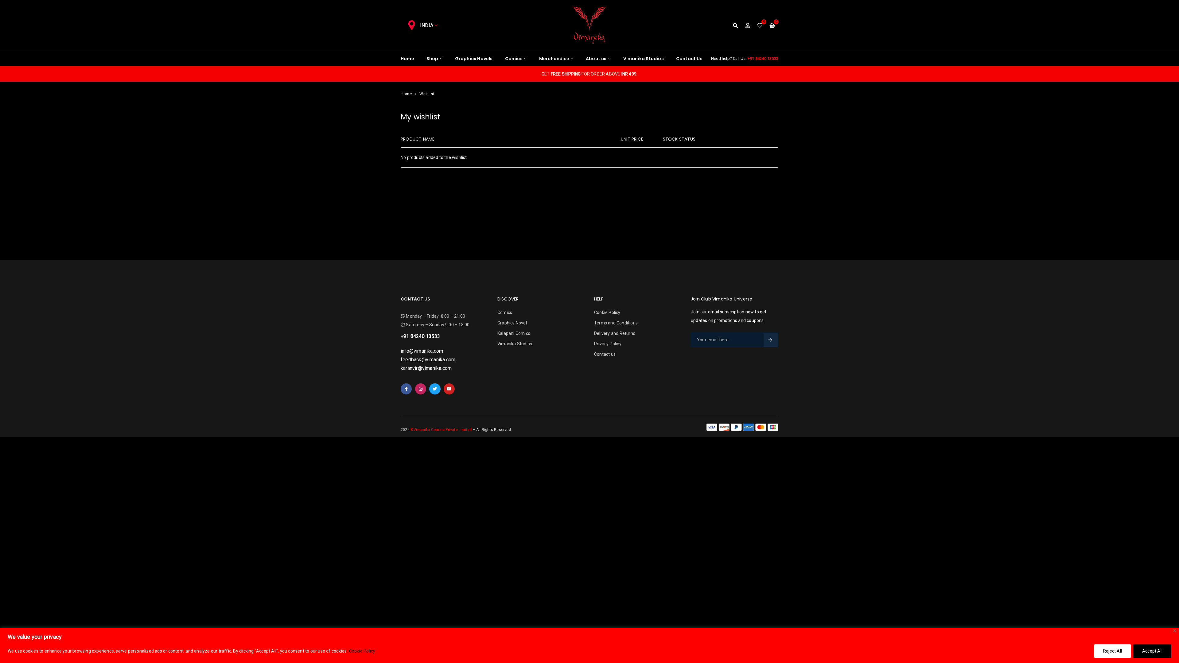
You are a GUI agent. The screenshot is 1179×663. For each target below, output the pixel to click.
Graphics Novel (512, 322)
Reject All (1112, 651)
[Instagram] (420, 388)
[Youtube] (449, 388)
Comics (504, 312)
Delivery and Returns (614, 333)
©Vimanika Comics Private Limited (442, 430)
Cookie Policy (362, 651)
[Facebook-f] (406, 388)
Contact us (605, 354)
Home (406, 93)
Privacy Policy (607, 343)
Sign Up (771, 340)
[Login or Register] (747, 25)
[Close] (1174, 630)
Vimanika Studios (514, 343)
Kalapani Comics (513, 333)
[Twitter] (434, 388)
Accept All (1152, 651)
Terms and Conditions (616, 322)
